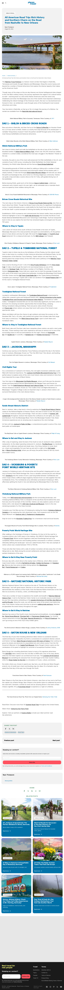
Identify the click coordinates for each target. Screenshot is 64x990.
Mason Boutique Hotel (13, 450)
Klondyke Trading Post (24, 518)
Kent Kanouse (47, 675)
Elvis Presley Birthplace (38, 265)
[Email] (39, 791)
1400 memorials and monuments (21, 497)
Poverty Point (8, 538)
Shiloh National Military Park (25, 151)
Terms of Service (17, 982)
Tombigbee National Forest (38, 295)
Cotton (23, 567)
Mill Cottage (40, 236)
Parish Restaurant (12, 567)
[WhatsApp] (35, 791)
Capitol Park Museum (27, 645)
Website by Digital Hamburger (38, 987)
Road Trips (21, 732)
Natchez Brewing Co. (35, 618)
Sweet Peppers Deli (52, 277)
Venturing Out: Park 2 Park (49, 697)
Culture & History (10, 13)
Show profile (8, 780)
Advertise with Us (46, 970)
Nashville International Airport (32, 111)
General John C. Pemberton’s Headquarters (30, 514)
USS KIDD (8, 653)
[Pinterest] (32, 791)
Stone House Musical (12, 616)
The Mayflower (47, 444)
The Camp (23, 618)
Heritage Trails (14, 269)
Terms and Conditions (46, 766)
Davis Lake (8, 308)
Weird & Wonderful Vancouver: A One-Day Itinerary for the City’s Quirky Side (45, 824)
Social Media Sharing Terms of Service (52, 980)
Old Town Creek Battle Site (28, 275)
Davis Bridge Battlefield (45, 164)
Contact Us (44, 972)
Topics (35, 972)
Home (3, 75)
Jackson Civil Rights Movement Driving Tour (41, 373)
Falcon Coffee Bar (42, 127)
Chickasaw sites (13, 271)
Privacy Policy (45, 978)
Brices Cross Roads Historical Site (41, 203)
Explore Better (27, 713)
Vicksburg (9, 475)
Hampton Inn (29, 335)
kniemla (57, 525)
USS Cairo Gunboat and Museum (33, 504)
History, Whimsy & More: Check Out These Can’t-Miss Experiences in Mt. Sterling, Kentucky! (15, 901)
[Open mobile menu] (3, 3)
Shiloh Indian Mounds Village (36, 172)
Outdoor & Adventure (10, 732)
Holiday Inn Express (43, 335)
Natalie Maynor (48, 342)
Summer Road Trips (32, 704)
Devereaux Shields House (40, 616)
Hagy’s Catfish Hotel (41, 183)
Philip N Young (55, 433)
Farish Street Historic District (50, 409)
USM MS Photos (54, 194)
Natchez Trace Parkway (13, 82)
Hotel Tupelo (42, 234)
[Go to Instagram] (50, 987)
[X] (9, 728)
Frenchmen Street (24, 687)
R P (53, 118)
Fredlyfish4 (53, 287)
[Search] (5, 3)
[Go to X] (57, 987)
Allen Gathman (54, 141)
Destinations (36, 970)
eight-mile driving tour (32, 215)
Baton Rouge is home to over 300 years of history (33, 641)
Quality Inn (11, 335)
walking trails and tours (45, 604)
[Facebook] (5, 728)
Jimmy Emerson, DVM (53, 627)
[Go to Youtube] (61, 987)
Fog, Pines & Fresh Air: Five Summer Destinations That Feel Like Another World (44, 901)
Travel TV (35, 978)
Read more (6, 831)
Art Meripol (51, 362)
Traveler (35, 975)
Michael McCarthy (42, 576)
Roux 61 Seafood (51, 618)
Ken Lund (56, 243)
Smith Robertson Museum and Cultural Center (28, 385)
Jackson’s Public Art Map (22, 424)
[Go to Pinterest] (53, 987)
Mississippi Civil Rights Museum (26, 381)
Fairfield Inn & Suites (28, 563)
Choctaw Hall (24, 616)
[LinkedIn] (13, 728)
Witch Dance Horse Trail (30, 318)
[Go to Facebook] (47, 987)
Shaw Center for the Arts (17, 660)
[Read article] (16, 809)
